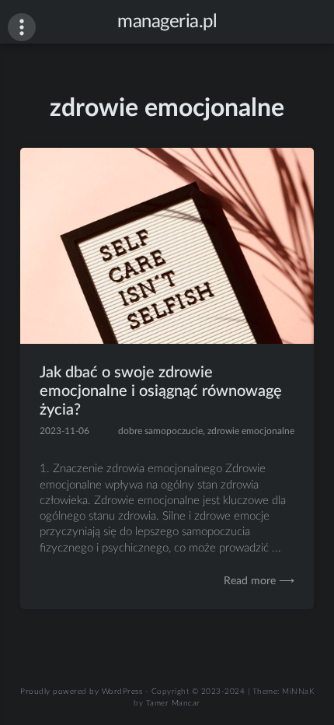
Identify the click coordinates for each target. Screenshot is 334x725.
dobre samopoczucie (160, 431)
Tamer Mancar (173, 703)
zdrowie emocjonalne (250, 431)
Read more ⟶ (259, 581)
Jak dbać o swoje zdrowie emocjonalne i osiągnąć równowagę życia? (161, 391)
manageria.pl (167, 21)
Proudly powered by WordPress (81, 691)
